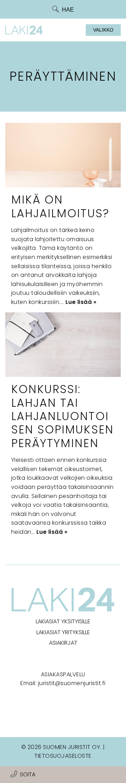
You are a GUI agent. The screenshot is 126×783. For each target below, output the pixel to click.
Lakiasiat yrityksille (63, 632)
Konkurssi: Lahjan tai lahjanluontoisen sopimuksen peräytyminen (62, 416)
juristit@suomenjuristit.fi (72, 683)
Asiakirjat (63, 643)
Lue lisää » (81, 302)
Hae (68, 10)
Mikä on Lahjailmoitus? (60, 206)
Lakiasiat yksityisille (63, 621)
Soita (27, 774)
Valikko (103, 30)
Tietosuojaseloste (63, 756)
